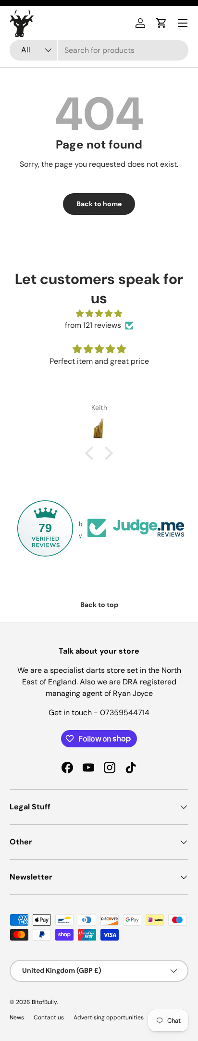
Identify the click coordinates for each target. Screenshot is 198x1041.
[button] (161, 23)
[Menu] (182, 23)
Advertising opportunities (109, 1017)
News (17, 1017)
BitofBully (44, 1002)
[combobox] (99, 50)
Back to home (99, 203)
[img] (99, 314)
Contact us (49, 1017)
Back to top (99, 604)
